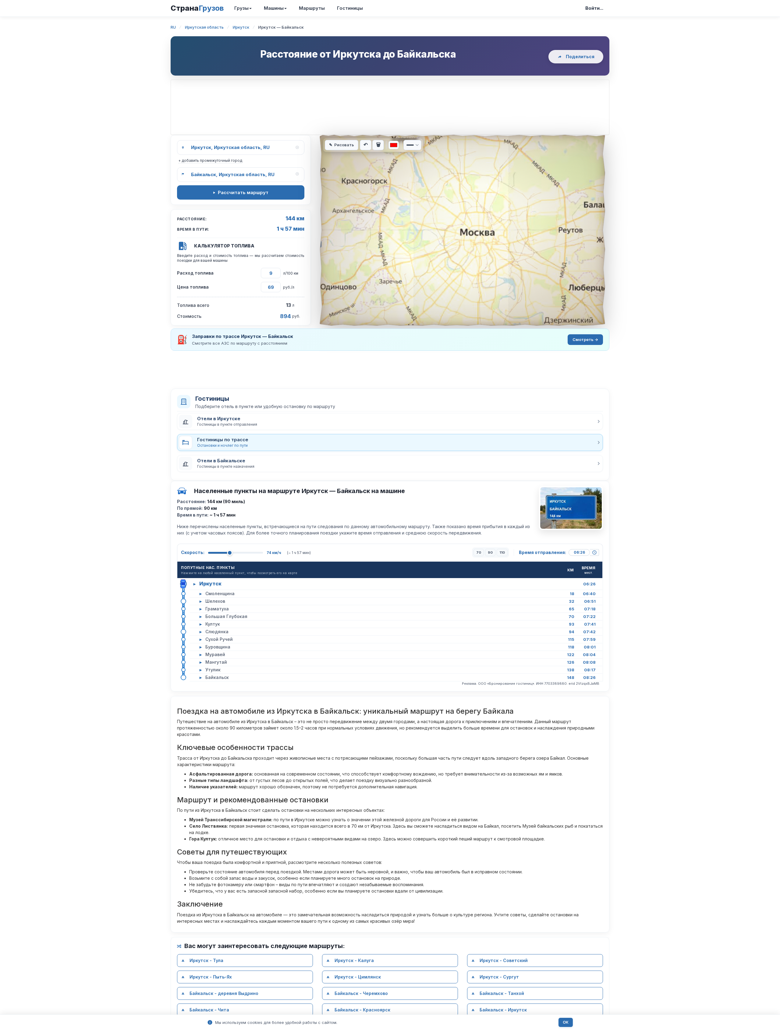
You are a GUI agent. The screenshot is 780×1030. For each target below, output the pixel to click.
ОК (566, 1022)
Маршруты (312, 8)
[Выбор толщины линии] (412, 145)
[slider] (229, 553)
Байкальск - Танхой (502, 993)
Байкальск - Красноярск (362, 1009)
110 (502, 552)
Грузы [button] (241, 8)
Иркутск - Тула (206, 960)
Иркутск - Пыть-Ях (211, 976)
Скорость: (192, 552)
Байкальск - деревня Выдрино (224, 993)
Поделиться (580, 56)
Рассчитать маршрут (243, 192)
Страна (197, 8)
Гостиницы (350, 8)
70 (478, 552)
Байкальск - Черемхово (361, 993)
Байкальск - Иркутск (503, 1009)
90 (490, 552)
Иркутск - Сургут (499, 976)
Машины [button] (274, 8)
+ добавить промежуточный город (210, 160)
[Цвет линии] (393, 145)
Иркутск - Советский (504, 960)
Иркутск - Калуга (354, 960)
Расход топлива (195, 272)
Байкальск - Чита (209, 1009)
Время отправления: (542, 552)
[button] (390, 421)
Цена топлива (193, 286)
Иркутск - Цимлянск (358, 976)
